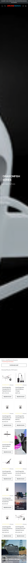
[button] (2, 5)
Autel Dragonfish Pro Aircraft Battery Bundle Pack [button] (7, 528)
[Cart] (26, 6)
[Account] (23, 6)
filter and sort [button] (14, 365)
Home (2, 360)
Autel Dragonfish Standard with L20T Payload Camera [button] (20, 528)
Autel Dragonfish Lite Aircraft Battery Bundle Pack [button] (7, 499)
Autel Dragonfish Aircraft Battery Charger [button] (19, 389)
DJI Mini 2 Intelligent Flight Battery (16, 560)
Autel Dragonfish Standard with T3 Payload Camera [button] (6, 389)
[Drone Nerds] (14, 6)
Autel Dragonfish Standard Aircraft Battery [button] (19, 417)
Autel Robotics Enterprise (12, 360)
